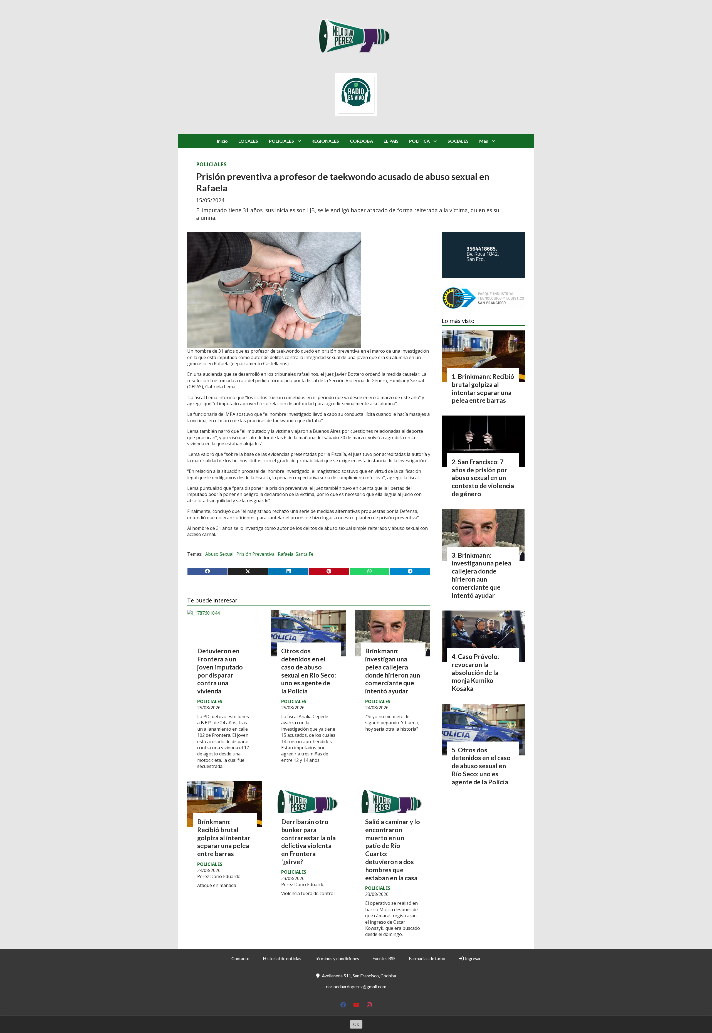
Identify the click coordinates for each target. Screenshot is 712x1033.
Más (483, 141)
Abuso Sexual (219, 554)
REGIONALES (325, 141)
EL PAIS (391, 141)
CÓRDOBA (361, 141)
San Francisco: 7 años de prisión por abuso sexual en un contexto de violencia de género (483, 478)
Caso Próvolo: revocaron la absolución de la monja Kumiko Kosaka (475, 672)
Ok (356, 1024)
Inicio (222, 141)
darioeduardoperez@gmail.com (356, 986)
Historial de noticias (282, 958)
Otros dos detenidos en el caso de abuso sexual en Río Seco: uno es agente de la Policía (308, 671)
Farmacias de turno (427, 958)
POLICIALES (281, 141)
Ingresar (472, 958)
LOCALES (248, 141)
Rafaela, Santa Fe (295, 554)
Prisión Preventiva (255, 554)
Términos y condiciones (337, 958)
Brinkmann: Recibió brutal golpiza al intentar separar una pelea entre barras (223, 837)
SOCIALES (458, 141)
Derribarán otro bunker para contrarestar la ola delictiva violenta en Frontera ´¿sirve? (308, 842)
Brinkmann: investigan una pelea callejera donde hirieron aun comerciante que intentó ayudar (392, 671)
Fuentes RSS (383, 958)
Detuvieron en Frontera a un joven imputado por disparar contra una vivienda (220, 671)
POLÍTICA (419, 141)
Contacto (240, 958)
